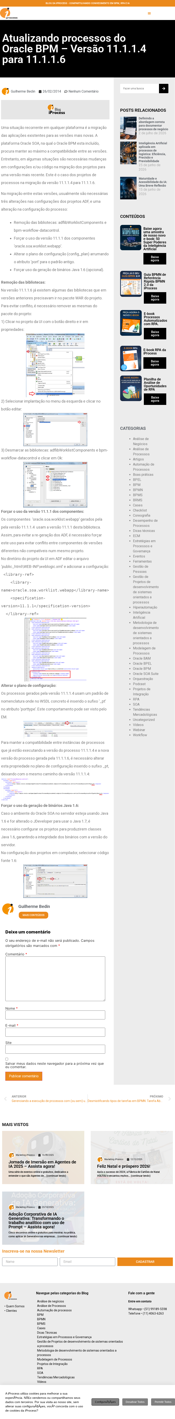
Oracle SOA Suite (146, 674)
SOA (136, 704)
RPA (136, 699)
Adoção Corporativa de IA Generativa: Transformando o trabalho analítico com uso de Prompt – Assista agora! (36, 1220)
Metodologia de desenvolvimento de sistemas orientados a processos (146, 633)
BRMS (137, 500)
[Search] (163, 88)
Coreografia (141, 515)
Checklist (140, 510)
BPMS (138, 495)
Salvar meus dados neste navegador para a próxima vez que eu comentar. (54, 1065)
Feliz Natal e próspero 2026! (123, 1166)
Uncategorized (144, 720)
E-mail (11, 1025)
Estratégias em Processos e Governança (144, 546)
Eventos (139, 556)
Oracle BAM (142, 658)
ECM (136, 536)
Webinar (139, 730)
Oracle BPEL (142, 664)
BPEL (137, 480)
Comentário (16, 954)
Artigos (138, 459)
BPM (136, 485)
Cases (138, 505)
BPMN (138, 490)
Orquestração (143, 679)
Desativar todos (135, 1401)
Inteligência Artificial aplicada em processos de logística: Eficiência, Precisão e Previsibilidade (153, 152)
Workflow (140, 735)
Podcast (139, 684)
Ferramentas (142, 561)
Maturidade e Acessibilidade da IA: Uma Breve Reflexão (153, 182)
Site (8, 1042)
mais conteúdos (33, 915)
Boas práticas (143, 475)
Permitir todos (163, 1401)
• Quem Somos (14, 1306)
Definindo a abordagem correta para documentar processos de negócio (153, 124)
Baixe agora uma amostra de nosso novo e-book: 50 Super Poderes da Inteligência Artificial (154, 239)
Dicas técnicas (144, 531)
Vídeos (138, 725)
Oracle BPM (142, 669)
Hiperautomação (145, 607)
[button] (149, 13)
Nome (11, 1008)
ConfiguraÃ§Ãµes (105, 1401)
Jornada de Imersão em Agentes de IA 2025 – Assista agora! (42, 1164)
